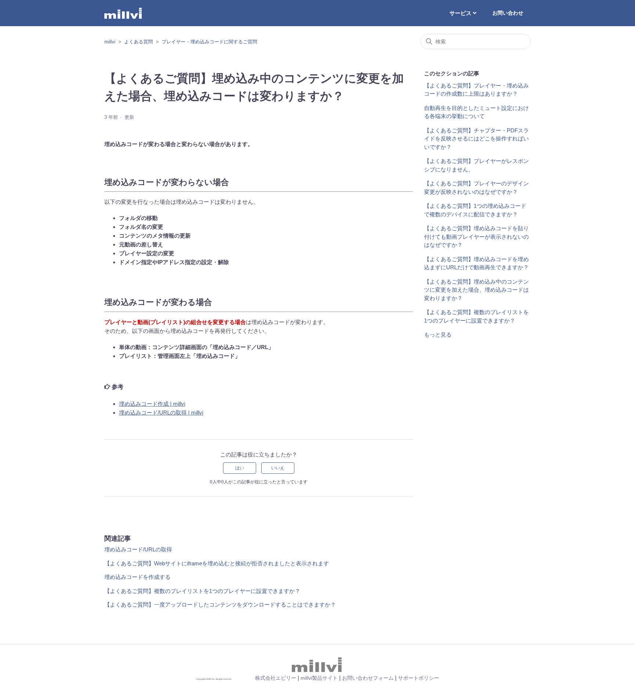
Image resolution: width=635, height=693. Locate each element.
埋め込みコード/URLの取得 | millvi (161, 412)
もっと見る (438, 334)
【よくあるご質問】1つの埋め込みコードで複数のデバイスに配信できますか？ (475, 210)
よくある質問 (138, 42)
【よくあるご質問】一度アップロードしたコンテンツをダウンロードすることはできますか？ (220, 604)
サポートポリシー (418, 678)
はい (239, 467)
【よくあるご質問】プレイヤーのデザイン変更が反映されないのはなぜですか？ (476, 187)
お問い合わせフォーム (368, 678)
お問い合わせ (507, 13)
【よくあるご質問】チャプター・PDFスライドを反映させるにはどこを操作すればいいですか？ (476, 138)
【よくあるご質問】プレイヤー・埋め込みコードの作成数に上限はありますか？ (476, 89)
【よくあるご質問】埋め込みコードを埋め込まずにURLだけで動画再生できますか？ (476, 263)
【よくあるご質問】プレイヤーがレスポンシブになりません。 (476, 165)
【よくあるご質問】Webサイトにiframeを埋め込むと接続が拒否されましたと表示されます (216, 563)
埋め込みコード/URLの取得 (138, 549)
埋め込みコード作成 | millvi (152, 404)
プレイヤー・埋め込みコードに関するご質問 (209, 42)
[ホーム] (123, 13)
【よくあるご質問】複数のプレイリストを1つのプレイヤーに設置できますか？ (202, 591)
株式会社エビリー (275, 678)
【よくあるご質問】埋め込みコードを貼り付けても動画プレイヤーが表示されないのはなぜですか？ (476, 236)
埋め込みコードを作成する (137, 577)
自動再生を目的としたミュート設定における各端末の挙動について (476, 112)
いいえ (277, 467)
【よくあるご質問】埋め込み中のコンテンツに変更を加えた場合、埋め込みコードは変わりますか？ (476, 289)
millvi (109, 42)
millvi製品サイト (319, 678)
